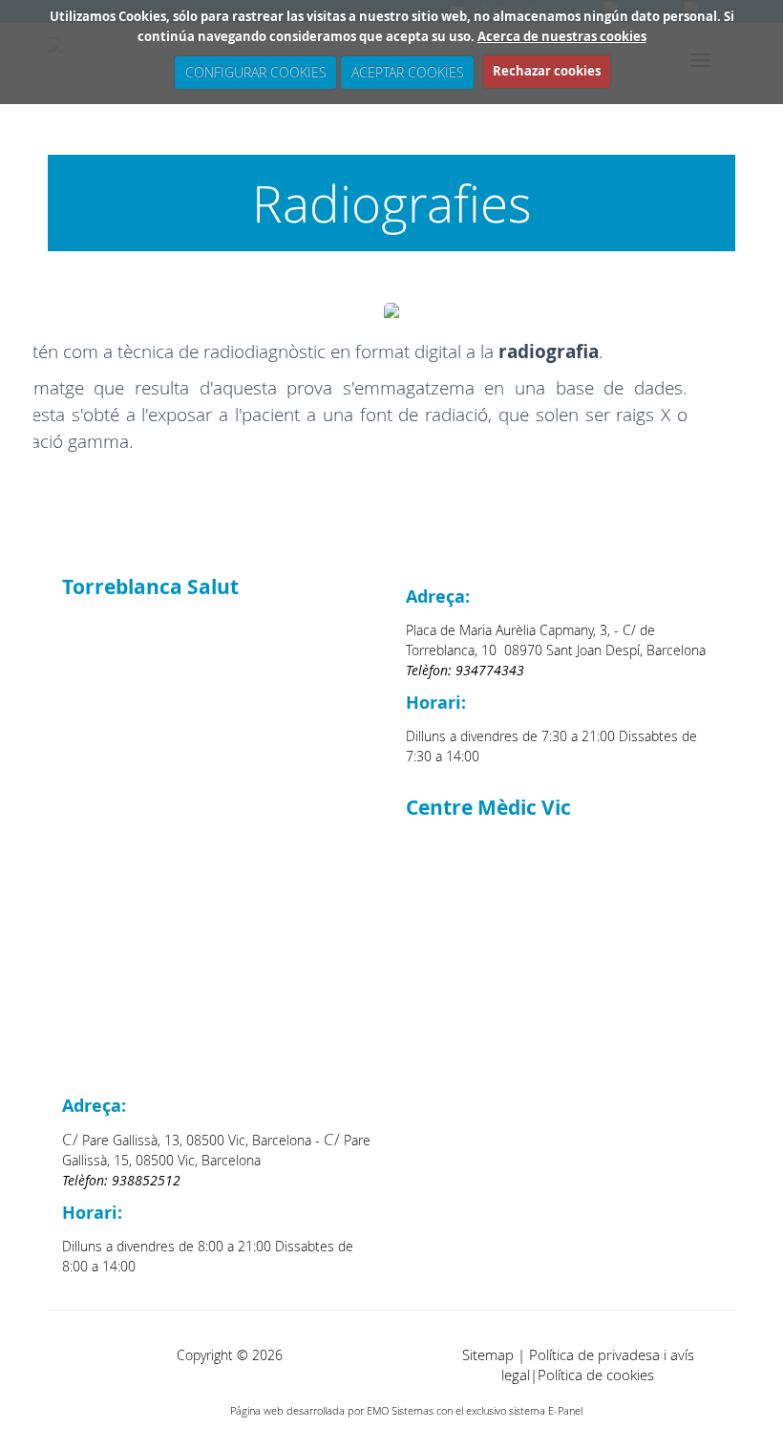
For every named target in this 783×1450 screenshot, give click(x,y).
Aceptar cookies (406, 72)
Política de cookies (596, 1375)
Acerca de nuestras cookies (561, 36)
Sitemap (488, 1355)
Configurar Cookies (255, 72)
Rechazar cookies (547, 70)
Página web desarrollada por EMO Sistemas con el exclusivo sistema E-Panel (406, 1410)
